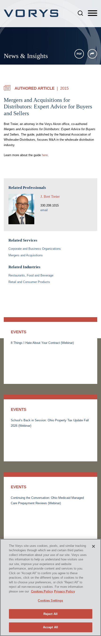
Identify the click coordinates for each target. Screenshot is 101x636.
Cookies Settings (50, 600)
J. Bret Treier (50, 197)
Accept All (50, 627)
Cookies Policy (42, 591)
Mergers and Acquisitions (25, 255)
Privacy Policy (64, 591)
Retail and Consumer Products (29, 282)
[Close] (93, 546)
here (45, 155)
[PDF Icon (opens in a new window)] (79, 54)
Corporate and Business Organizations (34, 248)
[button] (92, 54)
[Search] (80, 13)
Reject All (50, 614)
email (44, 210)
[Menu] (92, 13)
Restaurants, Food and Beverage (30, 275)
